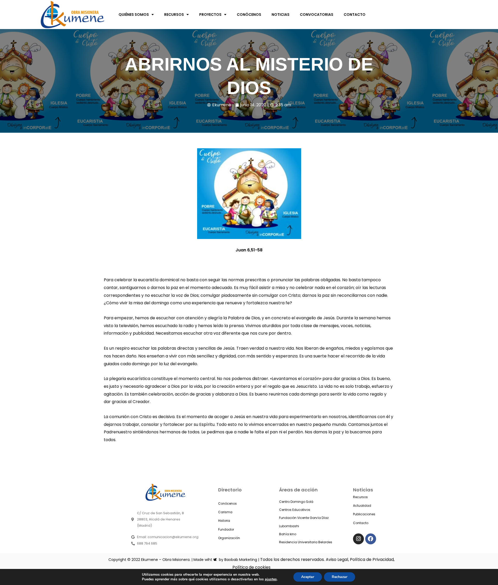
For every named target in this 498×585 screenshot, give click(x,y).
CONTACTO (354, 14)
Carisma (225, 512)
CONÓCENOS (249, 14)
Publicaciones (364, 514)
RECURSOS (174, 14)
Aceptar (307, 576)
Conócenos (227, 503)
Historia (224, 520)
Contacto (360, 523)
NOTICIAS (280, 14)
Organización (229, 538)
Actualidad (362, 505)
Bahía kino (287, 534)
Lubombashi (289, 526)
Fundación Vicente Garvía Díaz (304, 518)
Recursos (360, 497)
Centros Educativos (294, 510)
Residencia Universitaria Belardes (305, 542)
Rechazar (339, 576)
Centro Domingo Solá (296, 501)
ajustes (271, 579)
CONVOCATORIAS (316, 14)
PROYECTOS (210, 14)
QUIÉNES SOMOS (134, 14)
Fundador (226, 529)
